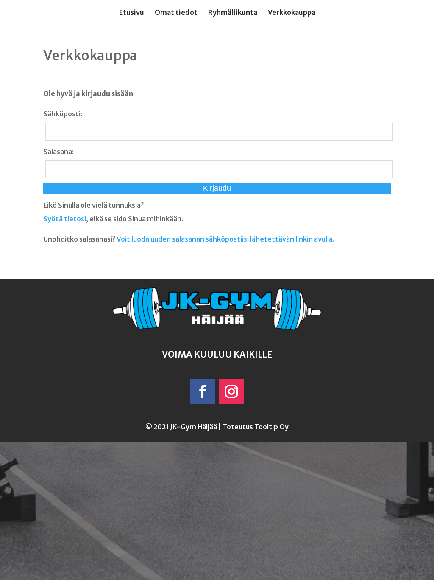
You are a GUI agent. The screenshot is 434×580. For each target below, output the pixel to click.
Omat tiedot (176, 13)
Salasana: (58, 151)
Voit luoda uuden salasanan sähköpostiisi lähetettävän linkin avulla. (225, 239)
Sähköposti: (62, 114)
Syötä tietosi (64, 218)
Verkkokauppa (291, 13)
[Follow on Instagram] (231, 391)
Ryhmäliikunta (232, 13)
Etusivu (131, 13)
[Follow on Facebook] (202, 391)
